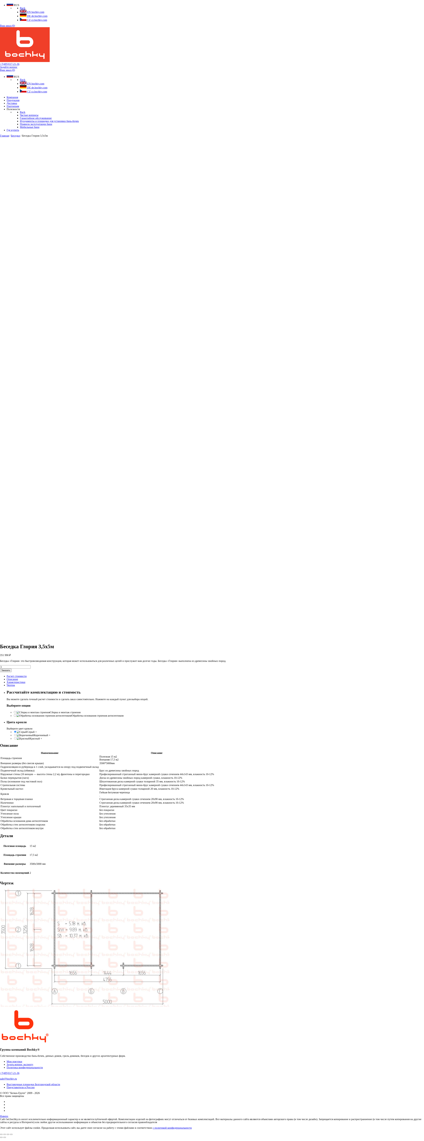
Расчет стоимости (17, 676)
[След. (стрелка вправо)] (4, 1137)
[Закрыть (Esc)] (1, 1134)
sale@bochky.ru (8, 1078)
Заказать (5, 670)
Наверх (4, 1116)
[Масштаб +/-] (11, 1134)
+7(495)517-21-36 (9, 64)
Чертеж (11, 685)
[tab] (215, 676)
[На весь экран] (8, 1134)
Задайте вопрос (8, 67)
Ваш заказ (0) (7, 25)
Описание (12, 679)
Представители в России (21, 1087)
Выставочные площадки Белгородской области (33, 1084)
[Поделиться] (4, 1134)
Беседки (15, 135)
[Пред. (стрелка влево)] (1, 1137)
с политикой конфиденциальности (172, 1127)
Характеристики (16, 682)
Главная (4, 135)
